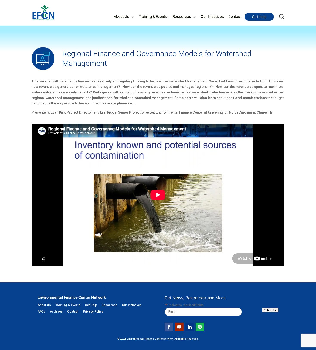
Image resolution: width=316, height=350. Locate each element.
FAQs (41, 311)
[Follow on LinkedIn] (189, 327)
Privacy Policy (93, 311)
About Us (121, 16)
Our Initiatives (212, 16)
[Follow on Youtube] (179, 327)
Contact (234, 16)
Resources (182, 16)
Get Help (259, 17)
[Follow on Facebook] (169, 327)
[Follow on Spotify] (200, 327)
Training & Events (153, 16)
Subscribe (270, 310)
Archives (56, 311)
